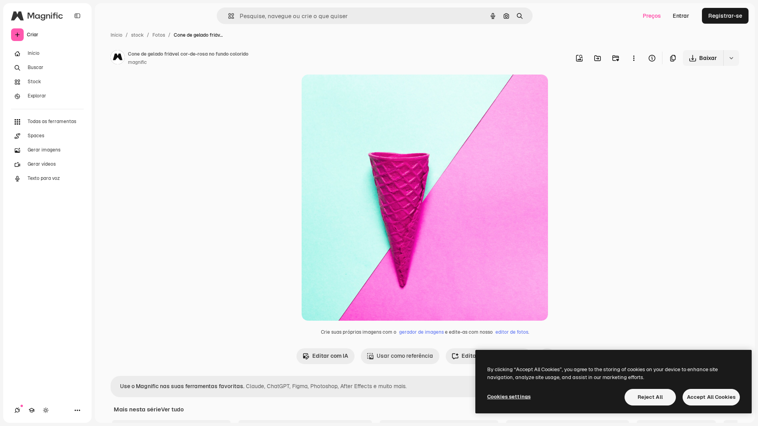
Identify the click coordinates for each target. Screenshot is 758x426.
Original (352, 89)
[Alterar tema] (45, 410)
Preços (652, 15)
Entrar (681, 15)
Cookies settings (509, 396)
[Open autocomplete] (228, 16)
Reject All (650, 397)
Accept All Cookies (711, 397)
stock (137, 35)
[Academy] (31, 410)
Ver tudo (172, 409)
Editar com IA (330, 355)
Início (116, 35)
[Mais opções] (634, 58)
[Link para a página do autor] (118, 58)
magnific (137, 62)
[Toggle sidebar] (77, 15)
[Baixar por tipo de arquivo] (731, 58)
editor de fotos (511, 332)
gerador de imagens (421, 332)
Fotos (158, 35)
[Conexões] (17, 410)
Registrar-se (725, 15)
